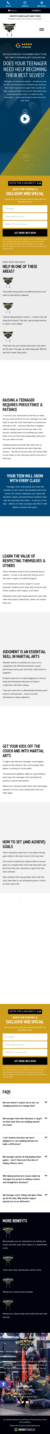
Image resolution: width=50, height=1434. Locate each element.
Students (36, 11)
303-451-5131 (26, 1394)
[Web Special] (41, 4)
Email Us (13, 10)
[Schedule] (25, 4)
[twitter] (22, 1402)
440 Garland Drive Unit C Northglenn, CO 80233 (25, 1390)
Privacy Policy (36, 1419)
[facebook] (18, 1402)
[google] (31, 1402)
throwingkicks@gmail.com (26, 1397)
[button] (3, 1384)
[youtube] (27, 1402)
